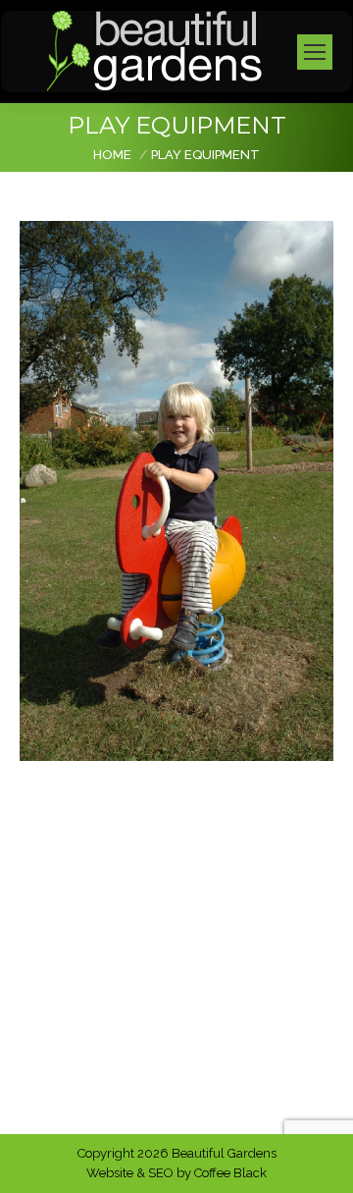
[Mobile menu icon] (314, 52)
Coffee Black (230, 1173)
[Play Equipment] (176, 491)
